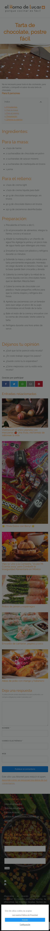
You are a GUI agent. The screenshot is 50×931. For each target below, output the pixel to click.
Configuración (25, 925)
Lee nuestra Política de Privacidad (25, 915)
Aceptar (25, 920)
